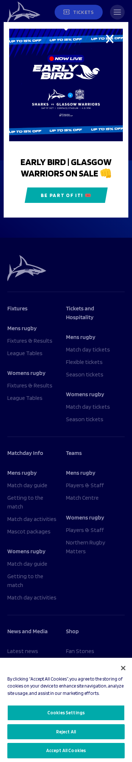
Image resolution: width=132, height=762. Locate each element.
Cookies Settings (66, 712)
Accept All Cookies (66, 750)
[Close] (123, 668)
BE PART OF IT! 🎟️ (66, 195)
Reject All (66, 731)
